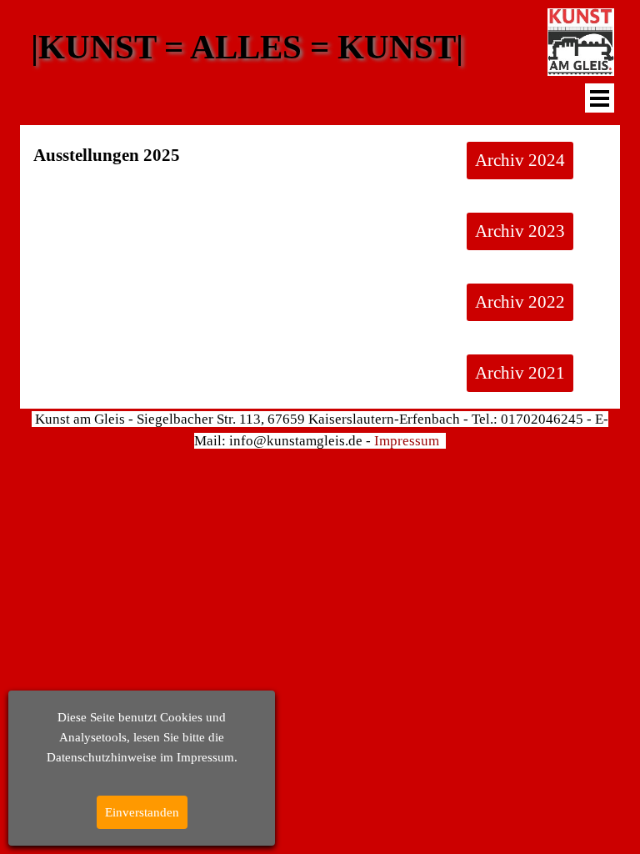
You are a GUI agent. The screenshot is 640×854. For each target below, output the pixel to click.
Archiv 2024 (520, 160)
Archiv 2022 (520, 302)
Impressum (406, 441)
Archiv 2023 (520, 231)
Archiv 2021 (520, 373)
